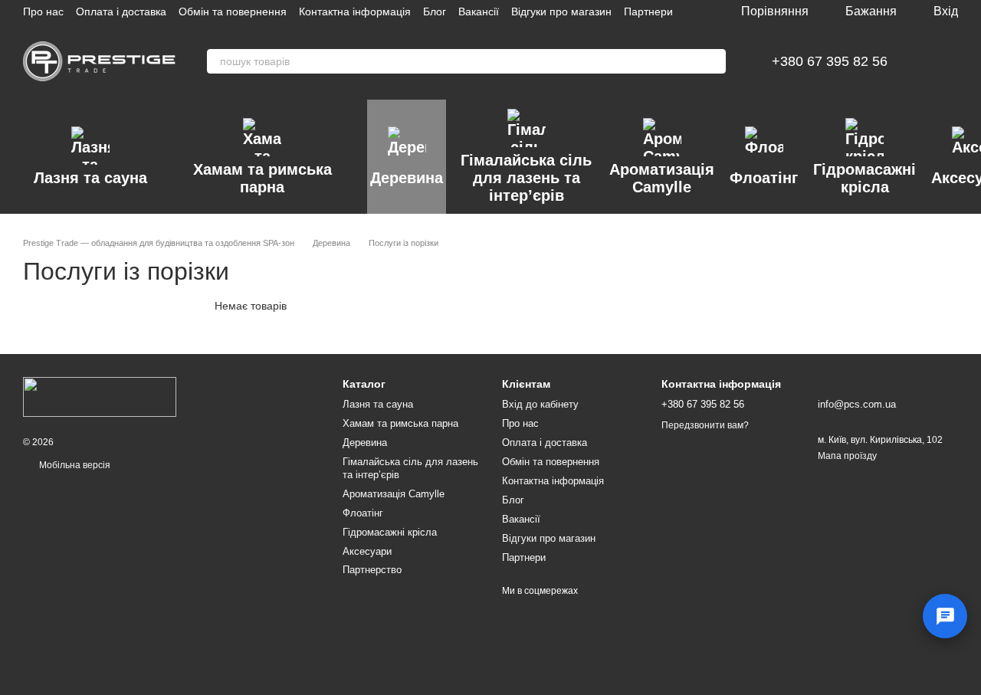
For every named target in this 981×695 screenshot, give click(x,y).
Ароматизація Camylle (661, 178)
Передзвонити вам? (705, 425)
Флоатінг (764, 177)
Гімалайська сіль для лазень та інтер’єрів (526, 178)
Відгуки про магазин (561, 11)
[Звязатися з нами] (945, 616)
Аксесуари (367, 551)
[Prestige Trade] (99, 396)
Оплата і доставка (121, 11)
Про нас (43, 11)
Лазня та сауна (90, 177)
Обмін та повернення (233, 11)
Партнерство (372, 569)
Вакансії (478, 11)
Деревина (406, 177)
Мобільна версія (73, 465)
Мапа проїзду (847, 456)
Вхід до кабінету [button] (540, 404)
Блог (434, 11)
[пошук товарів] (713, 61)
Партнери (648, 11)
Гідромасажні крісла (864, 178)
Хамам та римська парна (262, 178)
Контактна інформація (355, 11)
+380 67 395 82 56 (829, 61)
